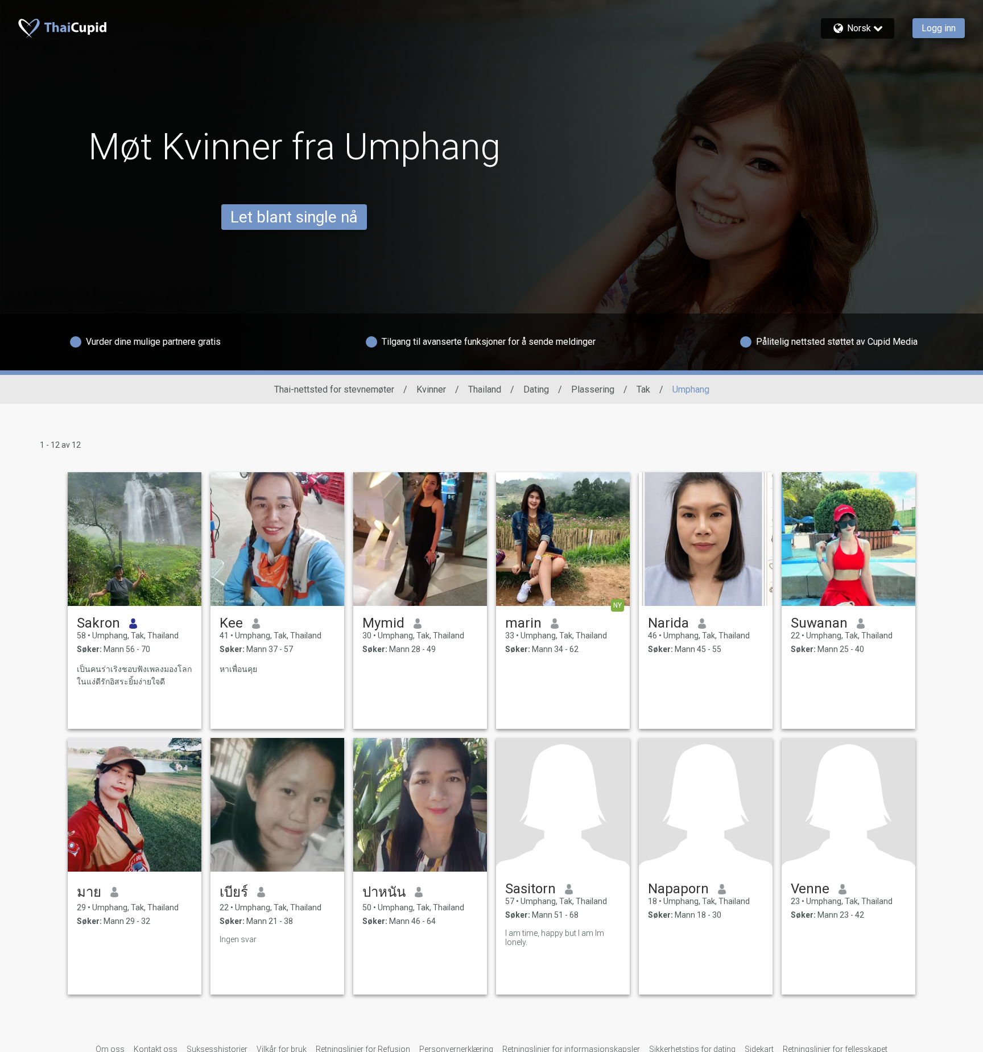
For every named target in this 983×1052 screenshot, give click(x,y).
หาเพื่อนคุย (238, 669)
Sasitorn (530, 889)
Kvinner (431, 389)
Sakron (98, 623)
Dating (536, 389)
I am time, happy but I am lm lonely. (554, 938)
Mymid (383, 623)
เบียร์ (234, 892)
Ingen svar (238, 939)
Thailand (484, 389)
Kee (231, 623)
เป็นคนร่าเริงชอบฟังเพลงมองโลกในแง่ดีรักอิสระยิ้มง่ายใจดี (134, 675)
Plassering (592, 389)
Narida (668, 623)
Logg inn (939, 28)
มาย (89, 892)
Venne (810, 889)
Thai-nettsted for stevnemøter (334, 389)
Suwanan (819, 623)
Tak (643, 389)
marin (523, 623)
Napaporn (678, 889)
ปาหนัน (384, 892)
